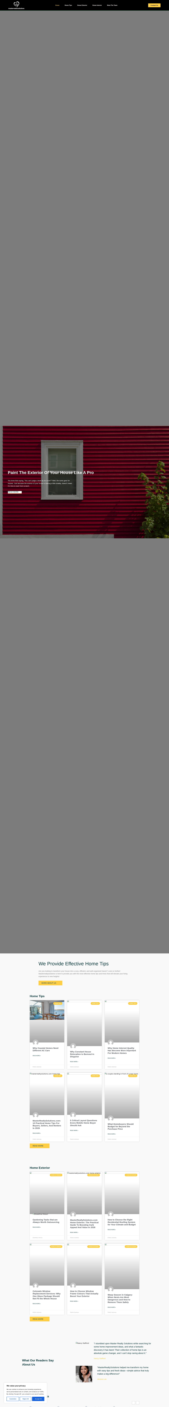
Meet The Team (112, 5)
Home (57, 5)
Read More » (37, 1055)
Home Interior (97, 5)
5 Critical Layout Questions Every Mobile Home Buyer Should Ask (83, 1122)
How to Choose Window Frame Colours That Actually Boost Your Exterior (84, 1293)
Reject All (26, 1399)
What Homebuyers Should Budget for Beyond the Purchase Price (121, 1126)
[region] (25, 1393)
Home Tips (68, 5)
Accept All (38, 1399)
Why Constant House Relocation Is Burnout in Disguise (82, 1054)
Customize (12, 1399)
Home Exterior (82, 5)
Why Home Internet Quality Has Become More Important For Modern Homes (122, 1050)
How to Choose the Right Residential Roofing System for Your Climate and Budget (122, 1222)
